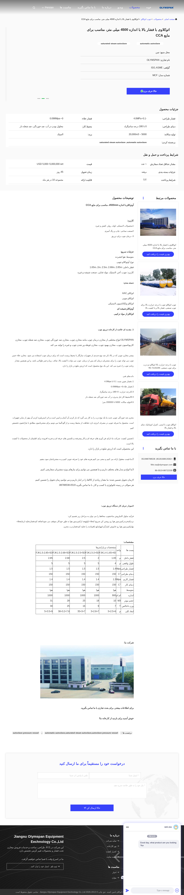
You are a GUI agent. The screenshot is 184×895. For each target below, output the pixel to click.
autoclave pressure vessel (26, 733)
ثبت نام (54, 866)
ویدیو (120, 7)
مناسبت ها (65, 7)
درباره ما (106, 7)
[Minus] (127, 827)
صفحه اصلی (169, 19)
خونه (148, 7)
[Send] (127, 890)
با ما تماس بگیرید (86, 7)
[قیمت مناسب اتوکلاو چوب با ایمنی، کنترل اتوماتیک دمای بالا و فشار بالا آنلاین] (158, 402)
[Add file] (177, 890)
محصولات (134, 7)
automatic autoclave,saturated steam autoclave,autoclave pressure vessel (81, 733)
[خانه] (167, 7)
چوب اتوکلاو (146, 19)
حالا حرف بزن (150, 91)
